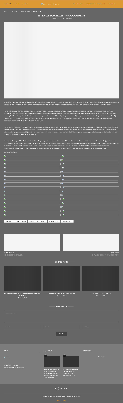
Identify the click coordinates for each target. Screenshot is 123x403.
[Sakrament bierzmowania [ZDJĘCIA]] (61, 278)
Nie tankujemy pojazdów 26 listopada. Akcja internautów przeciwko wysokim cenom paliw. (51, 372)
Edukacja (14, 11)
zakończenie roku (67, 221)
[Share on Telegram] (34, 228)
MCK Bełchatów (21, 221)
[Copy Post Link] (38, 228)
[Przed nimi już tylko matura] (100, 278)
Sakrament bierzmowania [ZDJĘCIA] (61, 293)
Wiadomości (8, 4)
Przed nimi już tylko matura (100, 293)
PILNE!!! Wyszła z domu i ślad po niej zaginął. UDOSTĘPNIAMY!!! (70, 371)
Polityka (25, 4)
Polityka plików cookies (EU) (95, 4)
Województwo (78, 4)
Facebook (101, 356)
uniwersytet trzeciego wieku (37, 221)
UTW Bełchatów (54, 221)
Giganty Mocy (9, 221)
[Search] (118, 4)
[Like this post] (19, 228)
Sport (17, 4)
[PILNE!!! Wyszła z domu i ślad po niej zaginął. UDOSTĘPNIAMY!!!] (71, 361)
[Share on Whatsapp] (29, 228)
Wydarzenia (112, 4)
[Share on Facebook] (24, 228)
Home (5, 11)
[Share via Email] (43, 228)
